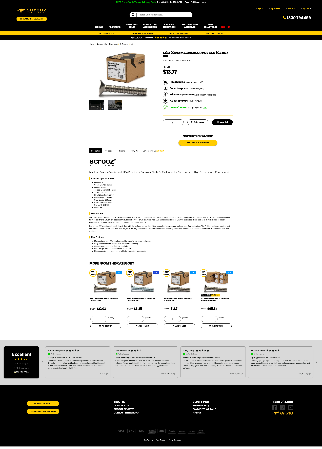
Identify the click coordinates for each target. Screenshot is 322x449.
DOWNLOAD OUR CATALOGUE (43, 411)
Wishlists (291, 8)
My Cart (306, 8)
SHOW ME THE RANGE (42, 403)
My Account (275, 8)
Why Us (134, 150)
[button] (42, 362)
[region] (179, 362)
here (205, 108)
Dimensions (113, 44)
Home (92, 44)
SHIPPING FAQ (201, 405)
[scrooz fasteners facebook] (274, 407)
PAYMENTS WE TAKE (204, 409)
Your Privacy (161, 440)
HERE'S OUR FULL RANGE (198, 143)
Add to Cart (107, 326)
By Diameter (124, 44)
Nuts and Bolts (102, 44)
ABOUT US (119, 402)
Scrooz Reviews (149, 150)
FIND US (197, 412)
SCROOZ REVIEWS (124, 409)
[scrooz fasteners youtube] (290, 407)
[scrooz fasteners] (31, 10)
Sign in (260, 8)
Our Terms (148, 440)
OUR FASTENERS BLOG (126, 412)
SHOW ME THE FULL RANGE (31, 19)
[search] (134, 15)
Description (95, 150)
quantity (111, 318)
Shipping (108, 150)
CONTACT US (121, 405)
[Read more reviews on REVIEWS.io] (21, 371)
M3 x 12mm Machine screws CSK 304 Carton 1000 (215, 300)
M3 (132, 44)
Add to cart (199, 122)
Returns (121, 150)
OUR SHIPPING (201, 402)
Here (203, 2)
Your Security (175, 440)
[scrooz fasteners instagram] (282, 407)
